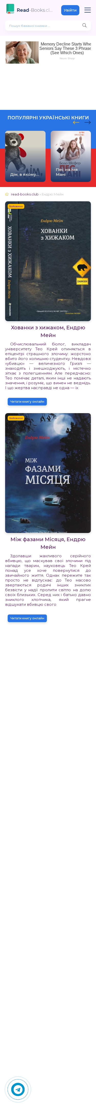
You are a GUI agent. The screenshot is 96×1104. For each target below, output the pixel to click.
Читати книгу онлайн (27, 401)
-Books (35, 10)
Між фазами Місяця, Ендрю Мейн (48, 543)
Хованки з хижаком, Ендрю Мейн (48, 331)
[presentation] (76, 121)
